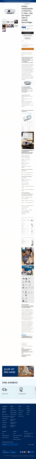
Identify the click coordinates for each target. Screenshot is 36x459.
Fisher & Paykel (20, 410)
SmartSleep (4, 420)
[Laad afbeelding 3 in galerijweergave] (12, 22)
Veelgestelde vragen (5, 435)
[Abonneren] (17, 444)
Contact (28, 456)
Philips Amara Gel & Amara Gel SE (13, 423)
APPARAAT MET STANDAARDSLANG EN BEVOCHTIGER (27, 38)
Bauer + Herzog (4, 414)
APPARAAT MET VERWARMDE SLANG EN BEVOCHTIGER (27, 35)
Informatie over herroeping (17, 435)
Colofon (14, 433)
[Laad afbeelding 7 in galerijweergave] (12, 26)
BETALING (28, 408)
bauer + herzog (20, 416)
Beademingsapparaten (6, 416)
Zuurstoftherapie (5, 418)
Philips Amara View (13, 410)
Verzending (28, 28)
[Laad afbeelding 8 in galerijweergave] (16, 26)
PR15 (22, 174)
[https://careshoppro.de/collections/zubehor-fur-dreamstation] (28, 302)
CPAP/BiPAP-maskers (4, 412)
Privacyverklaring (16, 437)
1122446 (23, 179)
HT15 (22, 172)
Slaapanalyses (4, 422)
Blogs (3, 433)
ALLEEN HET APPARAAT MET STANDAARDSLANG (27, 33)
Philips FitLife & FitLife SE (12, 417)
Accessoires (4, 424)
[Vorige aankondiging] (2, 1)
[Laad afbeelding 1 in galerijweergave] (4, 22)
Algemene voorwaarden (17, 439)
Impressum (24, 456)
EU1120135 (23, 166)
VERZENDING (28, 410)
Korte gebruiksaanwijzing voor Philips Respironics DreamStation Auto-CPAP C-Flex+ (27, 351)
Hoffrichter (20, 414)
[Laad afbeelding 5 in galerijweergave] (4, 26)
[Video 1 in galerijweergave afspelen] (4, 30)
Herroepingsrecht (25, 455)
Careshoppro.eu (8, 455)
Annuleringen (32, 456)
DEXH (22, 155)
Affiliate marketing (5, 437)
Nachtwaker (20, 412)
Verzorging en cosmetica (4, 427)
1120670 (23, 159)
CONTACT (28, 412)
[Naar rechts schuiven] (20, 400)
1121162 (23, 162)
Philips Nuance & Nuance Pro (13, 426)
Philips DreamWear (13, 414)
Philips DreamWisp (13, 412)
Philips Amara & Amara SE (12, 420)
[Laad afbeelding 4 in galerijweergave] (16, 22)
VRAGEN (28, 414)
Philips (19, 408)
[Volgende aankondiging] (34, 1)
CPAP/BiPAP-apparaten (4, 409)
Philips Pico (12, 408)
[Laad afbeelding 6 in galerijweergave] (8, 26)
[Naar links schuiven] (16, 400)
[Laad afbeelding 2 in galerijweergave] (8, 22)
